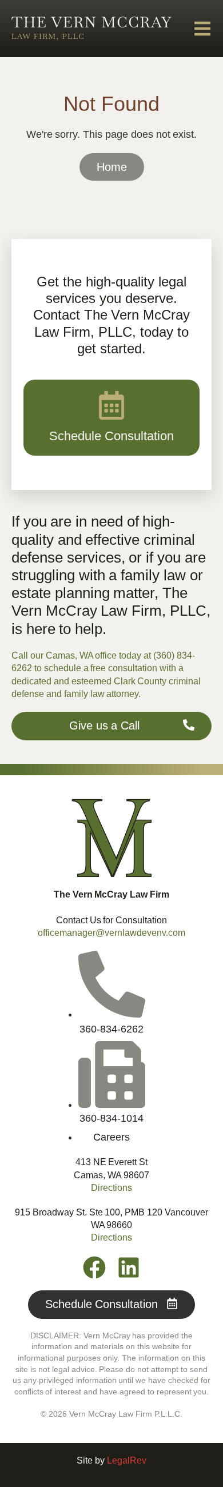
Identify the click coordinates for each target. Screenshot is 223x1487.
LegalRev (126, 1460)
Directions (111, 1188)
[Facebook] (94, 1267)
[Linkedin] (128, 1267)
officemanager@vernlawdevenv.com (111, 933)
